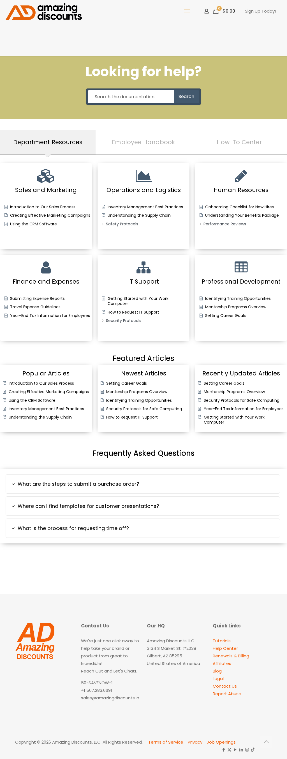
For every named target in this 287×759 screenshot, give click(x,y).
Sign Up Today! (260, 11)
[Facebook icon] (223, 750)
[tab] (48, 142)
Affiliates (222, 663)
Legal (218, 678)
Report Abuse (227, 694)
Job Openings (221, 742)
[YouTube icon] (235, 750)
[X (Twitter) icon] (229, 750)
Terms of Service (165, 742)
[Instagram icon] (247, 750)
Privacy (195, 742)
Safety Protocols (122, 223)
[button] (143, 484)
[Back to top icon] (266, 742)
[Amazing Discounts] (44, 11)
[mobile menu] (187, 11)
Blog (217, 671)
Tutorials (222, 641)
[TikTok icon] (252, 750)
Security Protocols (123, 320)
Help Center (225, 648)
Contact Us (225, 686)
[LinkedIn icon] (241, 750)
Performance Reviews (224, 223)
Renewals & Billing (231, 656)
